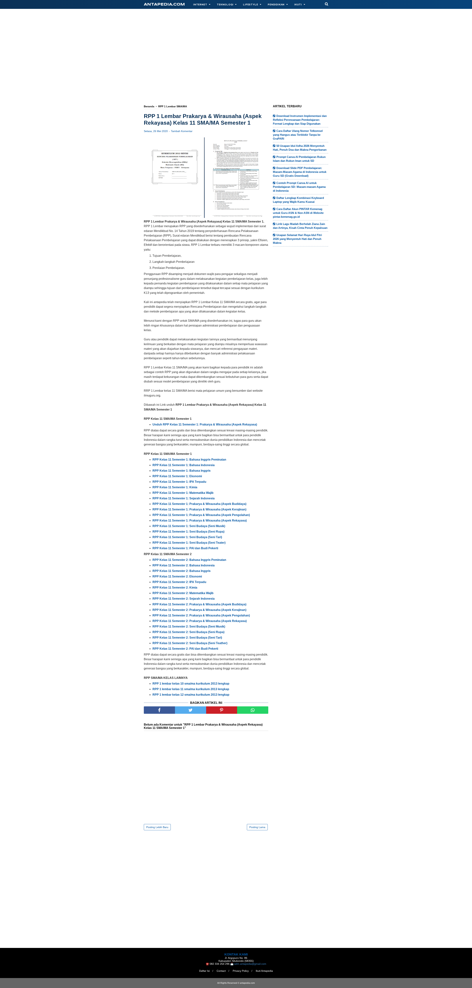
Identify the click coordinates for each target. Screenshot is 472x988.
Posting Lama (257, 827)
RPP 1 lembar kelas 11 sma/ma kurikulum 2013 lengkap (190, 689)
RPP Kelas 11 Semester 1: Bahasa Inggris (181, 470)
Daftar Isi (204, 970)
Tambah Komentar (181, 131)
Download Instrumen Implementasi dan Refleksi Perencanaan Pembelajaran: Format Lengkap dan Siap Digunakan (300, 119)
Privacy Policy (241, 970)
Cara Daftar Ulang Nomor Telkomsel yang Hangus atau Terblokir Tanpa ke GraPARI (298, 134)
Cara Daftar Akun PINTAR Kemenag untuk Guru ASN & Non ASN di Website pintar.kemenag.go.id (298, 212)
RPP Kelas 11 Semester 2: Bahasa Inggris (181, 570)
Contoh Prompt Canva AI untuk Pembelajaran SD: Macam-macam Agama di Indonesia (299, 186)
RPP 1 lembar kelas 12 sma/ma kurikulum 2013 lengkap (190, 694)
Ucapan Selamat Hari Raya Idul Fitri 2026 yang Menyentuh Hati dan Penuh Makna (297, 238)
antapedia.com (164, 4)
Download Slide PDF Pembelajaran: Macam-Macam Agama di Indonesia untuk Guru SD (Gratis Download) (299, 171)
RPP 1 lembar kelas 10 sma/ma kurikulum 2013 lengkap (190, 683)
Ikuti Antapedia (264, 970)
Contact (221, 970)
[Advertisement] (236, 44)
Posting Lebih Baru (157, 827)
